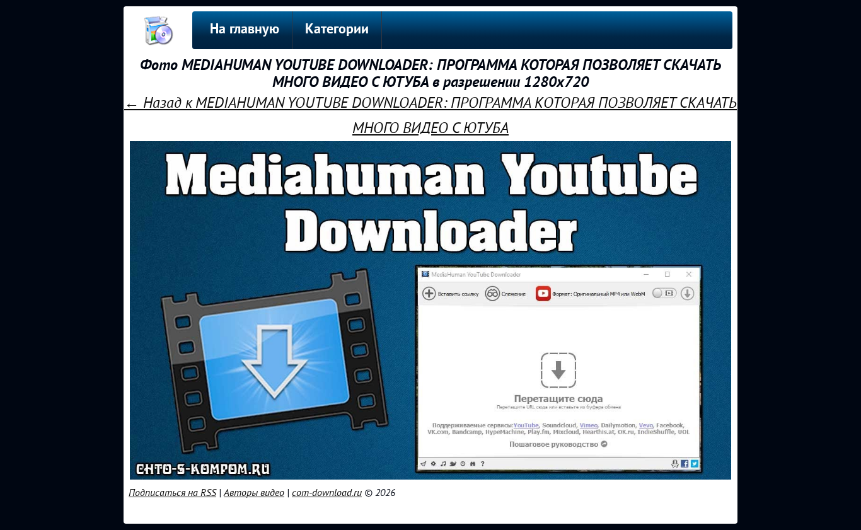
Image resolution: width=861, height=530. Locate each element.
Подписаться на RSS (172, 492)
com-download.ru (327, 492)
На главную (244, 29)
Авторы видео (254, 492)
